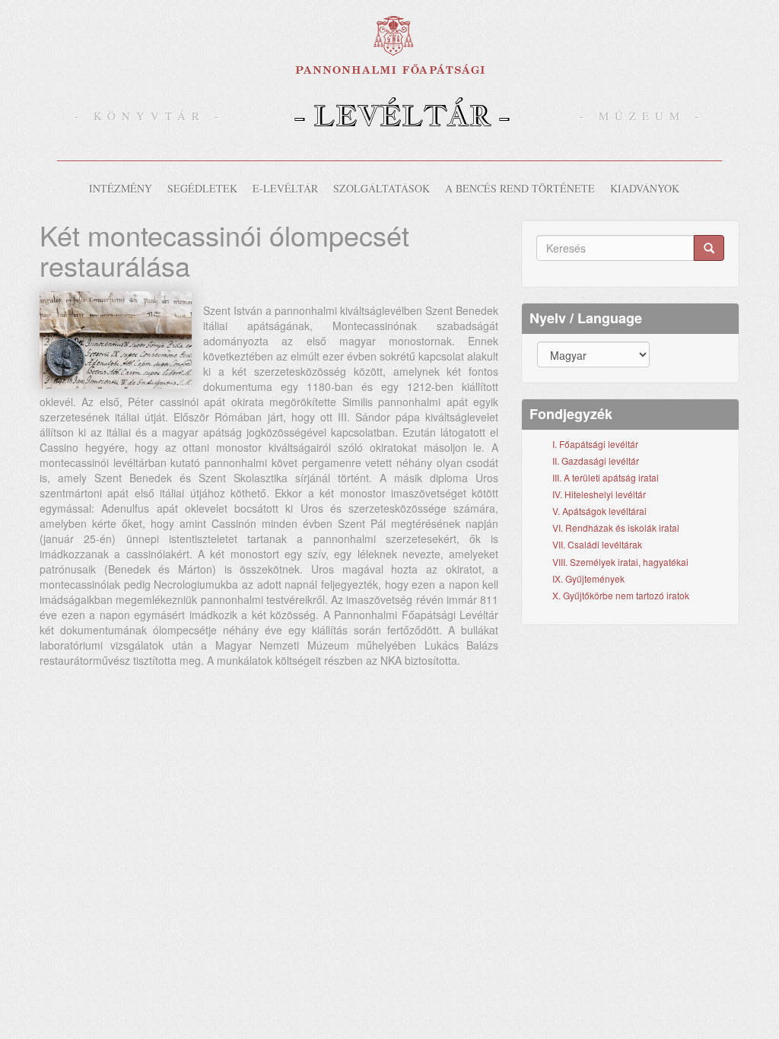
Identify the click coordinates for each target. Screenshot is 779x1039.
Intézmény (120, 188)
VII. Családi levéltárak (597, 544)
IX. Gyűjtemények (588, 578)
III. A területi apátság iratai (605, 477)
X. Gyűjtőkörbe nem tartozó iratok (620, 595)
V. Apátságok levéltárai (599, 510)
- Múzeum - (642, 115)
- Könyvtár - (149, 115)
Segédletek (202, 188)
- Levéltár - (402, 115)
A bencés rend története (520, 188)
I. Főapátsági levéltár (595, 443)
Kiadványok (644, 188)
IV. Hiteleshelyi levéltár (599, 494)
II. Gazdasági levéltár (595, 460)
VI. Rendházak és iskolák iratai (615, 527)
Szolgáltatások (381, 188)
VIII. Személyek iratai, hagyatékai (620, 561)
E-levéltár (285, 188)
